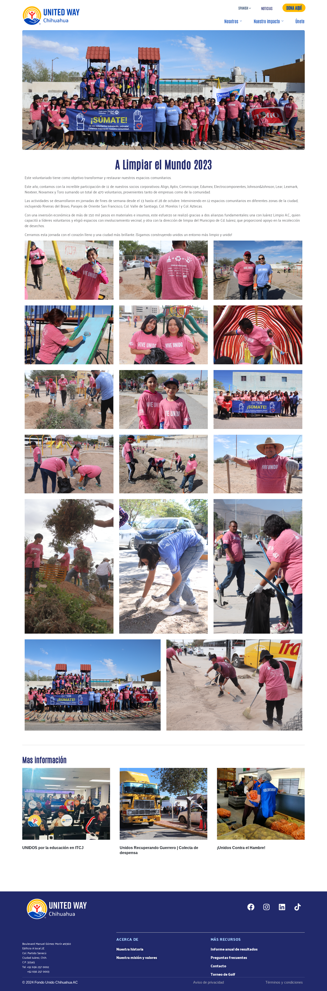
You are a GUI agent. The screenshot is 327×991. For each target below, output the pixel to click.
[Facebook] (251, 907)
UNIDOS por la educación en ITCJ (53, 848)
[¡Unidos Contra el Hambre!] (261, 804)
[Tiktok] (297, 907)
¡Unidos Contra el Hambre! (241, 848)
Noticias (266, 8)
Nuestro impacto (267, 21)
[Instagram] (266, 907)
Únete (299, 21)
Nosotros (231, 21)
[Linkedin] (282, 907)
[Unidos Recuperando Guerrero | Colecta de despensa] (164, 804)
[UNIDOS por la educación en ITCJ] (66, 804)
